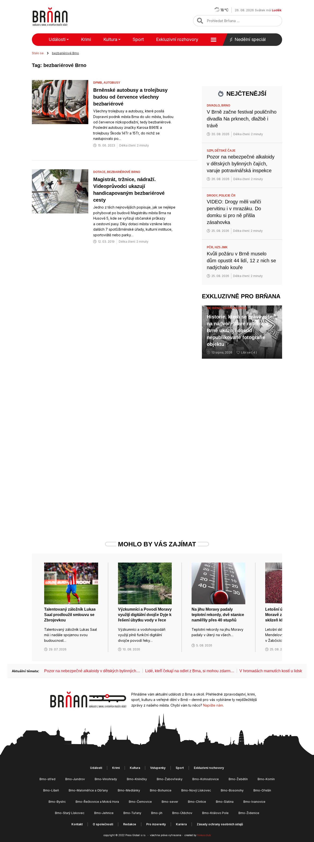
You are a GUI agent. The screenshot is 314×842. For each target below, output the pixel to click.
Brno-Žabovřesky (170, 779)
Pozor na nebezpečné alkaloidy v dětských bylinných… (92, 671)
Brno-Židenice (248, 813)
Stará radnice (234, 308)
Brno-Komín (266, 779)
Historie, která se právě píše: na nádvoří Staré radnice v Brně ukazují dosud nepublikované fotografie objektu (240, 330)
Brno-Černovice (140, 801)
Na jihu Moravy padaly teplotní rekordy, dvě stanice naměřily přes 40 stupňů (218, 614)
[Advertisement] (242, 440)
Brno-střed (47, 779)
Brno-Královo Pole (215, 813)
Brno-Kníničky (137, 779)
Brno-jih (156, 813)
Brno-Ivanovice (254, 801)
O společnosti (103, 824)
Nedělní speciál (250, 39)
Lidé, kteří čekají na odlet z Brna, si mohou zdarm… (189, 671)
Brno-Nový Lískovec (196, 790)
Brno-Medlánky (129, 790)
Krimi (86, 39)
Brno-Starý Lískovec (69, 813)
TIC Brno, (214, 308)
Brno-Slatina (225, 801)
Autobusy (112, 82)
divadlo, (214, 105)
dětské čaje (225, 150)
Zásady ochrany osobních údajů (220, 824)
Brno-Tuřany (132, 813)
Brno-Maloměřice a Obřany (88, 790)
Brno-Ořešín (262, 790)
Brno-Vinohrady (106, 779)
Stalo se (38, 53)
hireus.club (204, 835)
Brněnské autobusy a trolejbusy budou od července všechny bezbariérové (130, 96)
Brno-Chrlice (197, 801)
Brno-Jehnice (104, 813)
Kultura (110, 39)
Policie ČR (227, 195)
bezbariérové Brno (123, 172)
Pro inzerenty (156, 824)
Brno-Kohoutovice (205, 779)
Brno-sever (170, 801)
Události (57, 39)
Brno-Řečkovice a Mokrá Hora (97, 801)
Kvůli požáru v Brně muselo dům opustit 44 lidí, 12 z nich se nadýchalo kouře (241, 260)
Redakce (129, 824)
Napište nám (213, 705)
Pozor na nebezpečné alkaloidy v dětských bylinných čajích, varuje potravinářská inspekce (241, 163)
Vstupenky (158, 768)
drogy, (213, 195)
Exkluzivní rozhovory (177, 39)
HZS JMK (221, 247)
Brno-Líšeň (51, 790)
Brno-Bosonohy (232, 790)
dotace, (100, 172)
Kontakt (77, 824)
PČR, (211, 247)
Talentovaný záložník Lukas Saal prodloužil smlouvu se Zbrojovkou (70, 614)
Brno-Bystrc (57, 801)
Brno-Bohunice (160, 790)
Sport (138, 39)
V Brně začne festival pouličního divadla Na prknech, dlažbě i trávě (241, 118)
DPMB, (98, 82)
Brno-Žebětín (238, 779)
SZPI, (211, 150)
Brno (225, 105)
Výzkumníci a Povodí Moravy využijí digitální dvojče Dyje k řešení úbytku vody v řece (145, 614)
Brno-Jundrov (75, 779)
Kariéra (181, 824)
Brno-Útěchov (182, 813)
